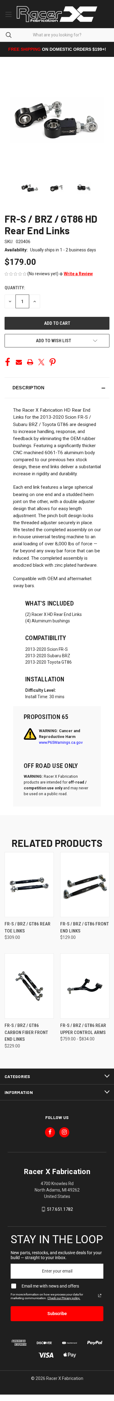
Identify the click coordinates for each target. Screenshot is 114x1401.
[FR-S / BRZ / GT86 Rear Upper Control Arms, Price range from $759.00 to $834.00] (84, 985)
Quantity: (15, 287)
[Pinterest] (53, 362)
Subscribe (57, 1313)
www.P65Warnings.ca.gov (61, 742)
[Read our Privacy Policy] (99, 1295)
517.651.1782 (60, 1209)
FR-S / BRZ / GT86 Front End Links (84, 927)
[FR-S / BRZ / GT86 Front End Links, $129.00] (84, 884)
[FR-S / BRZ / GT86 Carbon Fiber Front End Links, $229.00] (29, 985)
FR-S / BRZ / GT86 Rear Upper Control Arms (83, 1029)
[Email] (19, 362)
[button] (76, 273)
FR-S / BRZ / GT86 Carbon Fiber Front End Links (26, 1032)
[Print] (30, 362)
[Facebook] (8, 362)
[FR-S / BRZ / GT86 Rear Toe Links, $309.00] (29, 884)
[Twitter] (41, 362)
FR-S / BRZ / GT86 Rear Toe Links (27, 927)
